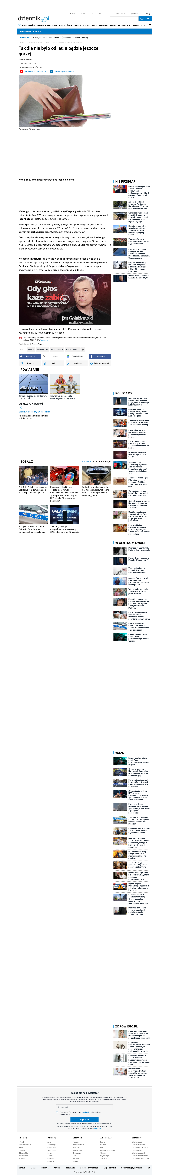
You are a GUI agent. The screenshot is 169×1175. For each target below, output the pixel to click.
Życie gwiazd (77, 1153)
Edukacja (76, 1147)
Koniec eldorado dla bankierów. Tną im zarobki (33, 397)
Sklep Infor (23, 1158)
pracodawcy (57, 349)
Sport (49, 1153)
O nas (33, 1168)
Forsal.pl (22, 1150)
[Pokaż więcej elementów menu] (150, 25)
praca (47, 42)
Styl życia (103, 1158)
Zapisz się (84, 1119)
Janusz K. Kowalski (25, 60)
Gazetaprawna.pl (25, 1145)
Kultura (75, 1161)
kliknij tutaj (97, 1128)
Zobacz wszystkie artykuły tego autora (34, 412)
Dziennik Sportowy (80, 37)
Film (74, 1156)
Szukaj (146, 19)
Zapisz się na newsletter (64, 71)
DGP (108, 14)
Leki (101, 1147)
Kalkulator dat (137, 1142)
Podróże (50, 1158)
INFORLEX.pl (96, 14)
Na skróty (23, 1138)
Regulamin (70, 1168)
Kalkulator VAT (137, 1150)
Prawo (102, 1142)
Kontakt (22, 1168)
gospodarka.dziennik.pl (35, 42)
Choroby (103, 1153)
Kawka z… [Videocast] (62, 37)
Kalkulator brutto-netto (140, 1156)
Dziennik (21, 42)
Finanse (103, 1145)
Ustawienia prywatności (131, 1168)
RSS (148, 1168)
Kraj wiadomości (102, 461)
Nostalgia (36, 37)
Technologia (51, 1145)
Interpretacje (23, 1156)
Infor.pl (21, 1142)
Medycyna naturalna (107, 1150)
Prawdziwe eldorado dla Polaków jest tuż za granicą (62, 397)
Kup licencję (44, 340)
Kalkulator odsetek (138, 1153)
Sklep (148, 14)
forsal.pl (84, 14)
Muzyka (76, 1158)
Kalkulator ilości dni (138, 1145)
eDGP (21, 1147)
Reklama (45, 1168)
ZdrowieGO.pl (120, 14)
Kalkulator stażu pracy (140, 1147)
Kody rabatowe (78, 1145)
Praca (38, 31)
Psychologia (104, 1156)
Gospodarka (25, 31)
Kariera (57, 1168)
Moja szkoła (77, 1150)
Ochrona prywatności (89, 1168)
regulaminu (86, 1112)
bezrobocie (42, 349)
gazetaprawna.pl (137, 14)
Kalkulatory (136, 1138)
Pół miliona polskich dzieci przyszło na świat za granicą (33, 417)
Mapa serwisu (110, 1168)
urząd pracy (72, 349)
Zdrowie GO (47, 37)
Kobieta (76, 1142)
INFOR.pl (72, 14)
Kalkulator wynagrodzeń (140, 1158)
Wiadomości (51, 1150)
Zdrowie (50, 1156)
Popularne (85, 461)
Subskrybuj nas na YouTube (35, 71)
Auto (49, 1142)
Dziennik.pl (52, 1138)
